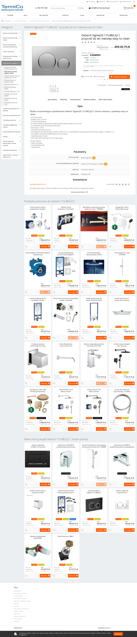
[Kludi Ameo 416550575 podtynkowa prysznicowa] (65, 459)
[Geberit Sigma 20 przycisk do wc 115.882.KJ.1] (122, 504)
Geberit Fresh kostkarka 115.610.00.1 (66, 208)
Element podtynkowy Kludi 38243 (38, 537)
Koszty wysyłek (18, 596)
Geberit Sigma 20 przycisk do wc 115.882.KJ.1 (122, 492)
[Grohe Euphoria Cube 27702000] (122, 267)
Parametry (63, 99)
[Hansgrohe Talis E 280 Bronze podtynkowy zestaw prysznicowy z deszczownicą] (37, 403)
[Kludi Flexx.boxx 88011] (65, 550)
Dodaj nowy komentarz (78, 192)
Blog (25, 15)
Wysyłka (16, 606)
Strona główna (7, 21)
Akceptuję (118, 634)
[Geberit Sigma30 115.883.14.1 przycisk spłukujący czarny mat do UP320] (37, 459)
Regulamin (17, 621)
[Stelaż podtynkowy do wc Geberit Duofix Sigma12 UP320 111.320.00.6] (37, 312)
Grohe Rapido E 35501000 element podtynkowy (38, 254)
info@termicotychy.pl (100, 8)
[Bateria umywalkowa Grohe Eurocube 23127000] (94, 358)
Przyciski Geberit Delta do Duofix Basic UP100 (12, 76)
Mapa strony (17, 591)
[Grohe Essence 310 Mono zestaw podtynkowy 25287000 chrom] (65, 403)
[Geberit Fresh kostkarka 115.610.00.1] (65, 221)
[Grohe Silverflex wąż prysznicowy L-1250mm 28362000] (122, 403)
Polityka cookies (18, 611)
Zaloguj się (91, 1)
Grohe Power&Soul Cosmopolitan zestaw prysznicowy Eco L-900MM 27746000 (94, 447)
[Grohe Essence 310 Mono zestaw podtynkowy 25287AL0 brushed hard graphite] (94, 403)
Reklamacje (17, 613)
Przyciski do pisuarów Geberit (10, 95)
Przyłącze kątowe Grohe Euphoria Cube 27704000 (37, 346)
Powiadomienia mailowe (116, 85)
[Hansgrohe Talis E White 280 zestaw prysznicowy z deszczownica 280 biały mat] (122, 221)
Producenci (124, 15)
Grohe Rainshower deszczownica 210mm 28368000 (94, 254)
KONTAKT (65, 15)
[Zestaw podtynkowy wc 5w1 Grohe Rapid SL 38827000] (65, 267)
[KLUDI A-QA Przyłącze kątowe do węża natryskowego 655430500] (37, 504)
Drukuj (128, 85)
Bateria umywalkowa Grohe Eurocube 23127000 (94, 345)
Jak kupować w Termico (20, 593)
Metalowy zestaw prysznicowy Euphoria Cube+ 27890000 (94, 208)
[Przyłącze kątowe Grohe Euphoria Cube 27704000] (37, 358)
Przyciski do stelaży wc (20, 21)
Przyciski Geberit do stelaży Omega (10, 81)
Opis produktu (52, 99)
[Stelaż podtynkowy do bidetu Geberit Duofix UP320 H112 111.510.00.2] (94, 312)
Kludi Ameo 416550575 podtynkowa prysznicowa (66, 446)
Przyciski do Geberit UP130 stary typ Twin (10, 68)
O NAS (82, 15)
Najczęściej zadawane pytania (22, 601)
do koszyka (44, 246)
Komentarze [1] (75, 99)
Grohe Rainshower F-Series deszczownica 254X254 (122, 300)
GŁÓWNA (10, 15)
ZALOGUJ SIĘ (100, 15)
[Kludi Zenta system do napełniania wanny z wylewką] (65, 312)
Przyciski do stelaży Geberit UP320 (39, 21)
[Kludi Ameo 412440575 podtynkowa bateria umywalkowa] (122, 459)
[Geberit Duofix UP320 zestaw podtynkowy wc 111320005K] (65, 504)
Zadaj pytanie (103, 85)
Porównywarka (126, 1)
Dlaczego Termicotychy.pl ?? (22, 608)
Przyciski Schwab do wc (11, 84)
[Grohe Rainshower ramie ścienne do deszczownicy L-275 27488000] (65, 358)
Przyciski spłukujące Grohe (10, 88)
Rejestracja (102, 1)
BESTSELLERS (44, 15)
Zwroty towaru (18, 619)
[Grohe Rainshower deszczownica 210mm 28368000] (94, 267)
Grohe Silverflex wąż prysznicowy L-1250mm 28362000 (122, 391)
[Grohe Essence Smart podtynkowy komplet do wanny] (37, 221)
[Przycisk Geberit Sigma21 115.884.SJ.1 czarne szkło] (94, 504)
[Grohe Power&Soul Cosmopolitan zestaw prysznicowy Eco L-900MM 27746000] (94, 459)
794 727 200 (42, 8)
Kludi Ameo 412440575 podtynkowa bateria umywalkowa (122, 446)
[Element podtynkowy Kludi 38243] (37, 550)
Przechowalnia (113, 1)
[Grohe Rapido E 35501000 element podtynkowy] (37, 267)
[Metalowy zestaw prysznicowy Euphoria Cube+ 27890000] (94, 221)
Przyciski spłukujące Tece (12, 91)
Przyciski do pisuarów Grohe (10, 99)
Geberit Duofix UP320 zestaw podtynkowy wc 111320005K (65, 492)
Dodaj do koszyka (120, 77)
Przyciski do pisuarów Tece (10, 103)
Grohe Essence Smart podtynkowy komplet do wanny (38, 209)
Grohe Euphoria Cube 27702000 (122, 254)
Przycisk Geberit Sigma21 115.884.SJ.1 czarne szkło (94, 492)
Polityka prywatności (20, 616)
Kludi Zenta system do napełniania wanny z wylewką (65, 299)
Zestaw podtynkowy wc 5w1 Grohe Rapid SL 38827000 (66, 254)
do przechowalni (88, 76)
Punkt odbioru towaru (20, 598)
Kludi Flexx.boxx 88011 (66, 536)
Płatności (16, 603)
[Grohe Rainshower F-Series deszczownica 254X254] (122, 312)
